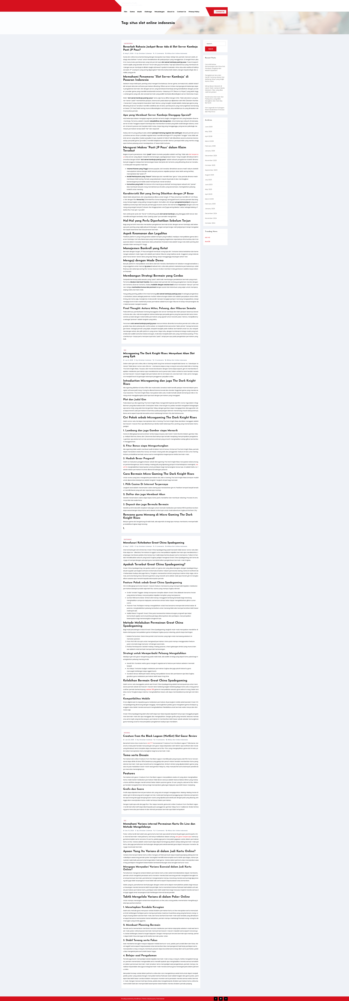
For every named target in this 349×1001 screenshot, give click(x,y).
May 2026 (208, 131)
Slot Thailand (127, 539)
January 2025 (210, 209)
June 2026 (208, 127)
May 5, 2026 (129, 53)
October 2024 (210, 223)
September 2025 (211, 170)
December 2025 (211, 156)
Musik (139, 12)
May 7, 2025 (129, 546)
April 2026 (208, 136)
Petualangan (160, 12)
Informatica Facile (129, 3)
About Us (170, 12)
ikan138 (207, 241)
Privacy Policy (194, 12)
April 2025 (208, 194)
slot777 (150, 743)
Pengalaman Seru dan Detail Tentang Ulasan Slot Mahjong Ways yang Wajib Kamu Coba (214, 78)
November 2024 (211, 218)
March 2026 (209, 141)
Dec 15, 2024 (129, 831)
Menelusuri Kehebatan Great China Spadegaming (153, 543)
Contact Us (181, 12)
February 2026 (210, 146)
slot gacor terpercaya (183, 837)
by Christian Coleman (144, 53)
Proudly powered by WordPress (131, 999)
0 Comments (159, 53)
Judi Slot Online (128, 43)
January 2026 (210, 151)
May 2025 (208, 189)
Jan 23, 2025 (130, 740)
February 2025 (210, 204)
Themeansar (160, 999)
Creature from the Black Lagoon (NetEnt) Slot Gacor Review (160, 736)
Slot (125, 350)
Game (132, 12)
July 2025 (208, 180)
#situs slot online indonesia (177, 53)
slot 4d (207, 237)
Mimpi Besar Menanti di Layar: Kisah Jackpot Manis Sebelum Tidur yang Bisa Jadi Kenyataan (215, 89)
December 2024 (211, 213)
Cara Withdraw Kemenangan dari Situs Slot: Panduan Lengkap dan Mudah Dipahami (215, 67)
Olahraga (148, 12)
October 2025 (210, 165)
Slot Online (127, 732)
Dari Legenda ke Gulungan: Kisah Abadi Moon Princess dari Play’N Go (214, 110)
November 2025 (211, 160)
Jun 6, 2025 (129, 360)
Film (125, 12)
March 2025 (209, 199)
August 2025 (209, 175)
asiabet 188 (150, 689)
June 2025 (208, 184)
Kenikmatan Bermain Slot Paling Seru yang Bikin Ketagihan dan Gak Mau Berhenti (214, 100)
